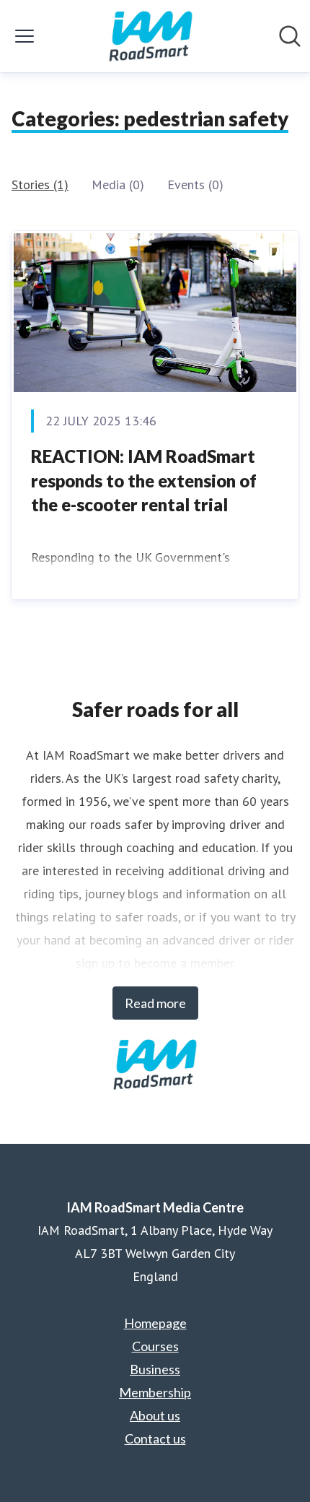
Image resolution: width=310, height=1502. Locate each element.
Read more (155, 1003)
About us (155, 1415)
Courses (155, 1346)
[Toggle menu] (24, 36)
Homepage (155, 1323)
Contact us (155, 1438)
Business (155, 1369)
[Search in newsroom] (289, 36)
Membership (155, 1392)
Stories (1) (40, 184)
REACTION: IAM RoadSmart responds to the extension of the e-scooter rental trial (144, 480)
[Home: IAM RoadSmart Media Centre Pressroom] (150, 36)
